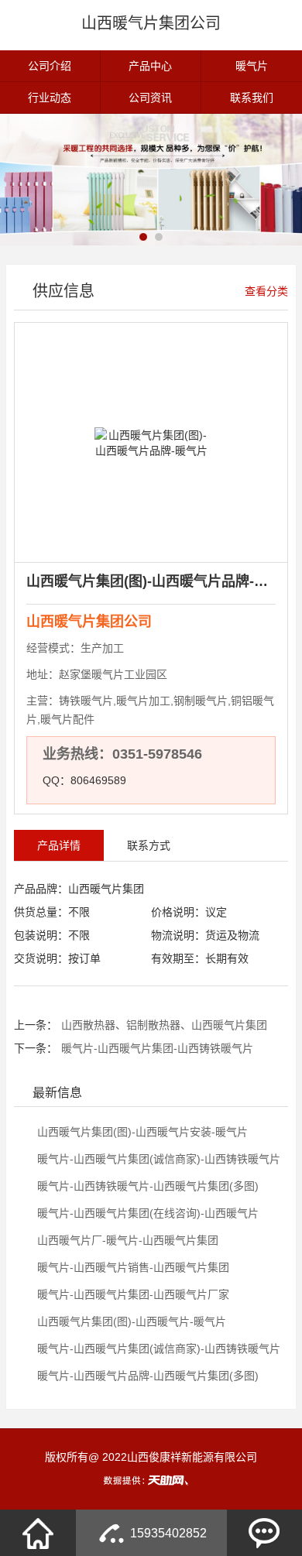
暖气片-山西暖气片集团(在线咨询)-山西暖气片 (146, 1213)
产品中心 (150, 66)
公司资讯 (150, 97)
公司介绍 (49, 66)
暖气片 (251, 66)
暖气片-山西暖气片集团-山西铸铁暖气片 (157, 1048)
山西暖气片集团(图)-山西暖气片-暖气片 (130, 1321)
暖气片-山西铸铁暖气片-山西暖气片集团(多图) (146, 1186)
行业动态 (49, 97)
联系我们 (251, 97)
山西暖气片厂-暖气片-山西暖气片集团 (126, 1240)
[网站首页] (37, 1533)
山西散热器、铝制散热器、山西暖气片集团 (164, 1025)
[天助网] (151, 1480)
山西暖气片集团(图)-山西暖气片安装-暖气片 (141, 1132)
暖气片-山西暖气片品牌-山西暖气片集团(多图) (146, 1375)
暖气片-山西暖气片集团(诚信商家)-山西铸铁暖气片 (157, 1159)
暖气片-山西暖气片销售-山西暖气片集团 (131, 1267)
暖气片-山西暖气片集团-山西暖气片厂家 (131, 1294)
